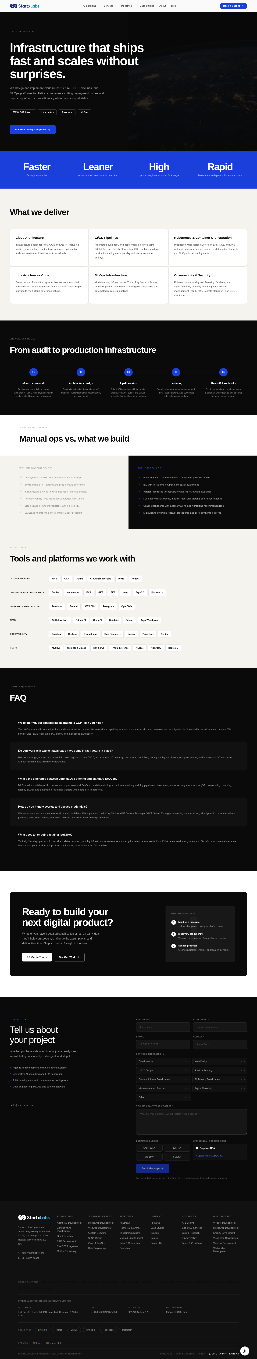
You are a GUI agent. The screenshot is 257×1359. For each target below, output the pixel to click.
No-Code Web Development (60, 1282)
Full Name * (143, 1019)
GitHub (74, 1330)
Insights (155, 1233)
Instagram (127, 1330)
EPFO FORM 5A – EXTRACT (225, 1354)
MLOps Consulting (66, 1251)
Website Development (224, 1222)
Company (198, 1037)
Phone (140, 1037)
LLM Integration (65, 1236)
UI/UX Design (95, 1238)
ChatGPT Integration (67, 1246)
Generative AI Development (64, 1229)
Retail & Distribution (130, 1243)
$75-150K (149, 1156)
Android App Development (138, 1282)
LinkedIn (42, 1330)
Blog (173, 5)
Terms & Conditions (192, 1243)
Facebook (108, 1330)
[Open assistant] (244, 1351)
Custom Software (97, 1233)
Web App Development (99, 1228)
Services (108, 5)
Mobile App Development (100, 1222)
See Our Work (67, 957)
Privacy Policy (189, 1238)
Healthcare (125, 1222)
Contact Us (156, 1243)
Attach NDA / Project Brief (210, 1141)
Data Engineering (97, 1248)
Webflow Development (224, 1243)
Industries (126, 5)
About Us (155, 1222)
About (162, 5)
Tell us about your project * (154, 1106)
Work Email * (201, 1019)
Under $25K (149, 1148)
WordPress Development (225, 1238)
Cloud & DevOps (96, 1243)
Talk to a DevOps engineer (30, 129)
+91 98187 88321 (30, 1258)
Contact (201, 1354)
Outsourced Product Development (217, 1282)
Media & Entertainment (131, 1238)
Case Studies (147, 5)
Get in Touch (39, 957)
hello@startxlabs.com (22, 1105)
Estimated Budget (147, 1141)
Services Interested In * (151, 1054)
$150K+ (177, 1156)
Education (125, 1248)
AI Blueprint (188, 1222)
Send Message (151, 1168)
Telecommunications (130, 1233)
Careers (155, 1238)
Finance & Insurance (130, 1228)
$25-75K (177, 1148)
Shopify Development (224, 1233)
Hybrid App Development (175, 1282)
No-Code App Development (100, 1282)
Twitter (59, 1330)
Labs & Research (190, 1233)
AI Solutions (89, 5)
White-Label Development (220, 1250)
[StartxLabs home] (24, 6)
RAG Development (66, 1241)
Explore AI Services (192, 1228)
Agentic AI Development (69, 1222)
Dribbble (90, 1330)
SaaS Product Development (35, 1288)
